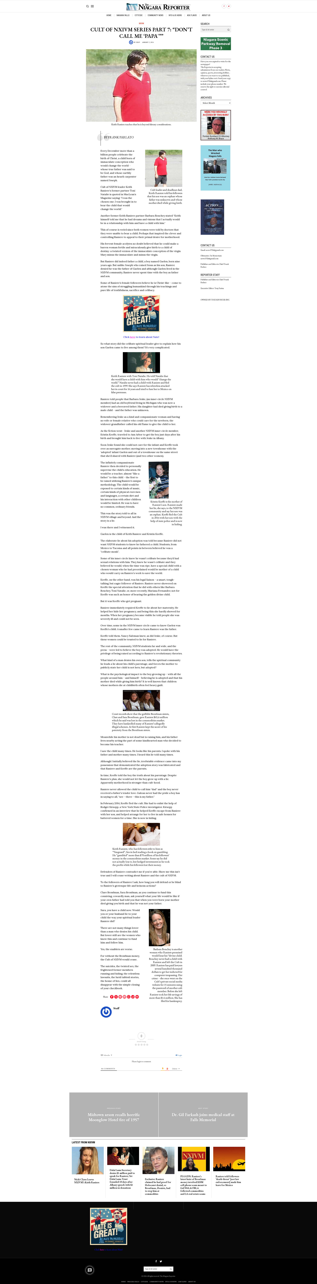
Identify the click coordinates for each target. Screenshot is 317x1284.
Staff (138, 42)
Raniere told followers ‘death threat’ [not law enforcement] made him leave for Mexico (228, 1181)
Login (180, 1055)
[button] (228, 29)
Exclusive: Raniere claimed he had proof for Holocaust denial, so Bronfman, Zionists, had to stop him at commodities (158, 1186)
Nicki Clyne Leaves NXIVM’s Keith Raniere (86, 1181)
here (132, 337)
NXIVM (141, 23)
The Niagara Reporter (167, 1276)
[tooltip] (224, 6)
